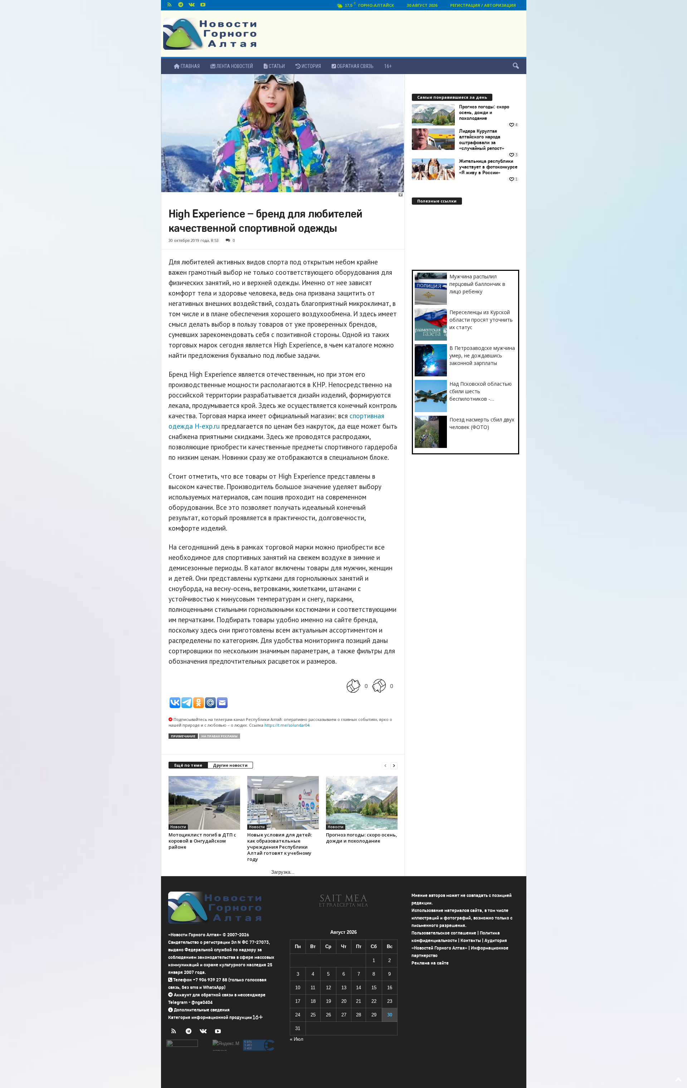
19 (328, 1001)
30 (389, 1015)
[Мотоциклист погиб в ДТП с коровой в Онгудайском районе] (204, 803)
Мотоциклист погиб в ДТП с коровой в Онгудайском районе (202, 840)
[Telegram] (180, 5)
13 (343, 987)
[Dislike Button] (379, 686)
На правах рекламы (219, 736)
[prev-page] (385, 765)
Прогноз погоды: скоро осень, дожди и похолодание (361, 837)
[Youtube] (203, 5)
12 (328, 987)
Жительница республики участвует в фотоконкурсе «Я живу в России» (488, 167)
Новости (178, 826)
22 (373, 1001)
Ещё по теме (188, 765)
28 (358, 1015)
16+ (388, 66)
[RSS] (169, 5)
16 (389, 987)
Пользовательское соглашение (443, 933)
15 (373, 987)
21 (358, 1001)
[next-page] (394, 765)
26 (328, 1015)
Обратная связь (355, 66)
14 (358, 987)
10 (297, 987)
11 (313, 987)
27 (343, 1015)
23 (389, 1001)
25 (313, 1015)
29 (373, 1015)
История (311, 66)
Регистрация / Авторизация (483, 5)
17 (297, 1001)
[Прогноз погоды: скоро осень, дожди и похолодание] (362, 803)
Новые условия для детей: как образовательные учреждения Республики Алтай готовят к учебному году (279, 846)
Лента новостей (234, 66)
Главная (190, 66)
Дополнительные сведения (202, 1010)
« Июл (296, 1039)
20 (343, 1001)
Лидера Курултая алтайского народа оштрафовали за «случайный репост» (481, 139)
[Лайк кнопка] (353, 686)
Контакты (471, 940)
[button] (515, 66)
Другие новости (230, 765)
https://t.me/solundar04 (287, 725)
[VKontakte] (191, 5)
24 (297, 1015)
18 (313, 1001)
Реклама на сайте (430, 963)
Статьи (276, 66)
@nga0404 (202, 1002)
